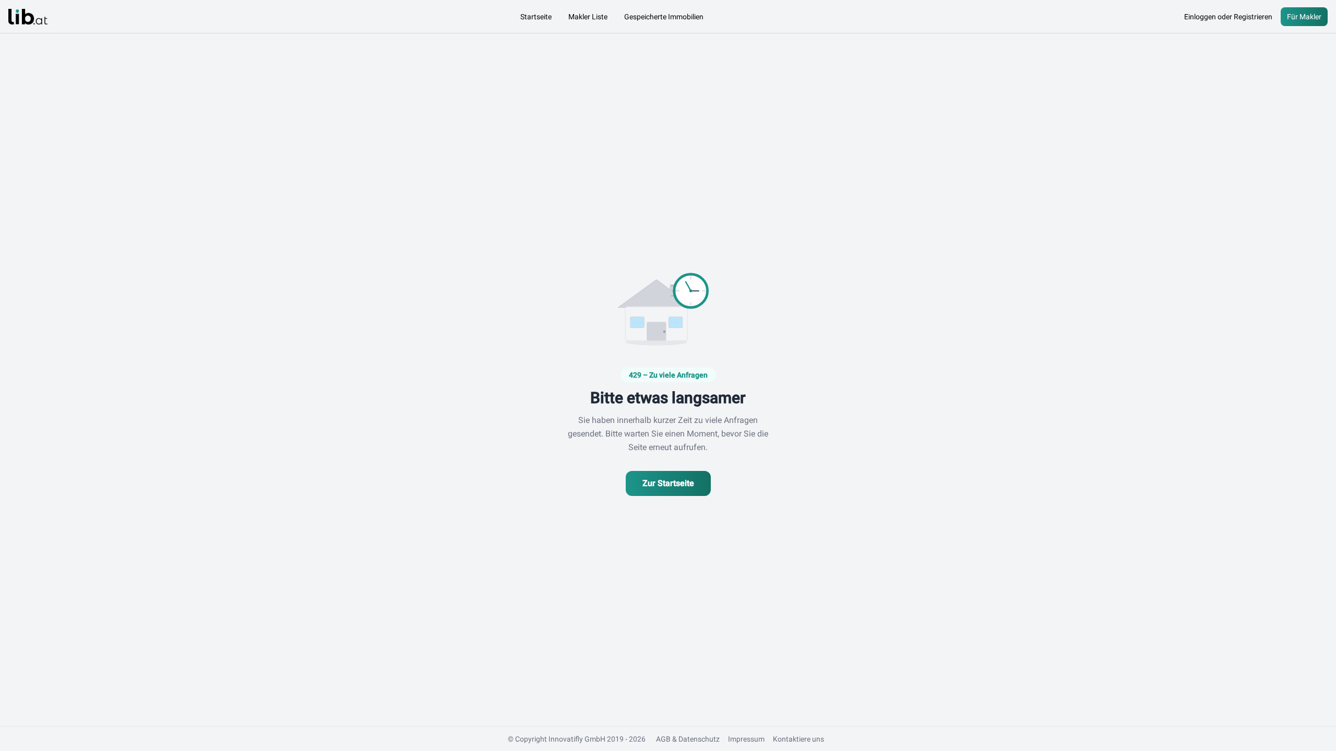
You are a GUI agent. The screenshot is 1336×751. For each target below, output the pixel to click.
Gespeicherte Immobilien (663, 17)
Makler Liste (587, 17)
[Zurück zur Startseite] (27, 17)
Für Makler (1304, 17)
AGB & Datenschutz (688, 739)
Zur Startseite (668, 483)
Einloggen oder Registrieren (1228, 17)
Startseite (536, 17)
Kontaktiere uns (798, 739)
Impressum (746, 739)
